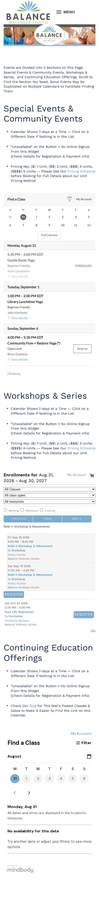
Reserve (82, 348)
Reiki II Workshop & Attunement (30, 546)
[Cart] (92, 474)
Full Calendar (49, 235)
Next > (77, 518)
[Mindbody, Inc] (93, 628)
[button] (65, 12)
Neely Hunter (17, 554)
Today (47, 518)
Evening (50, 510)
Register (11, 594)
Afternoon (32, 510)
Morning (14, 510)
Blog (33, 704)
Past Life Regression (19, 610)
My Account (84, 199)
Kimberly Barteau (17, 619)
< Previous (18, 518)
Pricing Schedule (81, 171)
